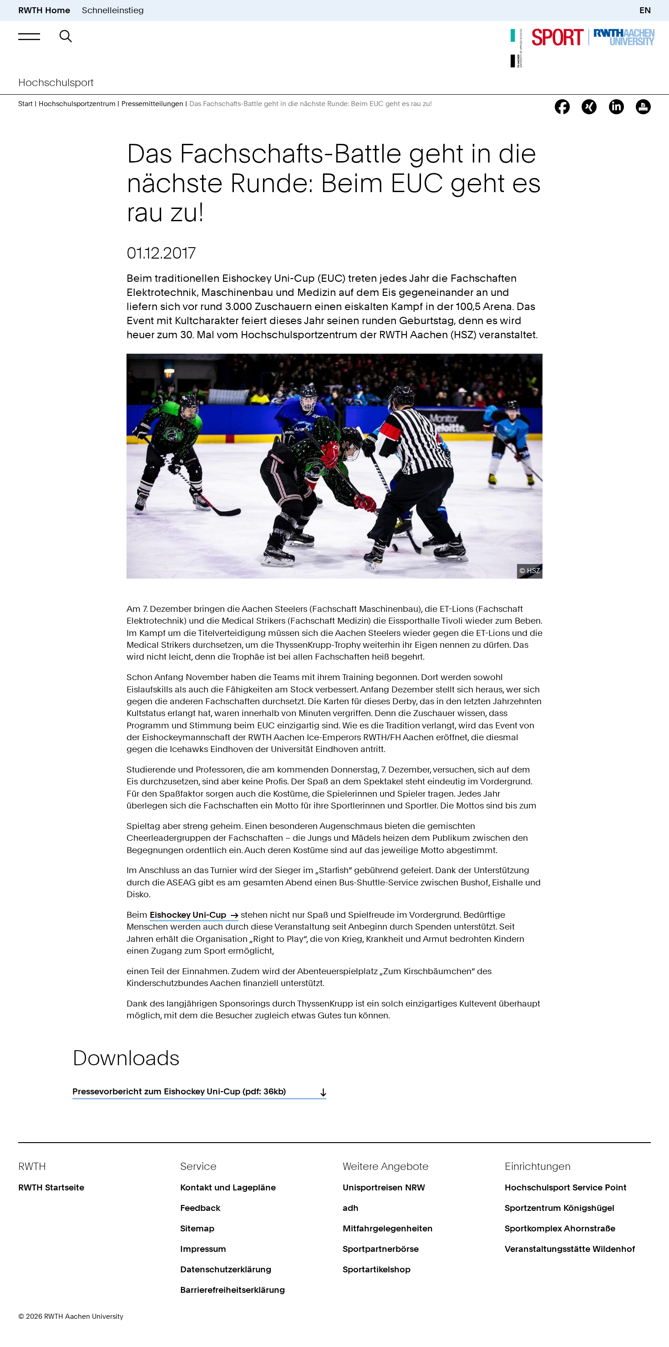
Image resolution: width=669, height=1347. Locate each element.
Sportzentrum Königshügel (559, 1208)
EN (645, 10)
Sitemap (197, 1228)
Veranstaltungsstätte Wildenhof (570, 1249)
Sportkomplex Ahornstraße (560, 1228)
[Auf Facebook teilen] (562, 106)
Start (25, 104)
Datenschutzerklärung (225, 1269)
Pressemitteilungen (152, 104)
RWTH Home (44, 10)
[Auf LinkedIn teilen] (616, 106)
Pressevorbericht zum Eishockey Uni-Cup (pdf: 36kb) (179, 1091)
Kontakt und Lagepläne (228, 1187)
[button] (29, 36)
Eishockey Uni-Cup (188, 915)
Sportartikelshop (377, 1269)
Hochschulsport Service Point (566, 1187)
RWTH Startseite (51, 1187)
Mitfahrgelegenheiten (388, 1228)
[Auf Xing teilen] (589, 106)
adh (351, 1208)
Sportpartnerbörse (381, 1249)
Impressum (203, 1249)
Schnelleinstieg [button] (113, 10)
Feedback (200, 1208)
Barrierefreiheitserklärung (232, 1290)
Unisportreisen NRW (384, 1187)
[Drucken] (643, 106)
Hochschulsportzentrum (77, 104)
